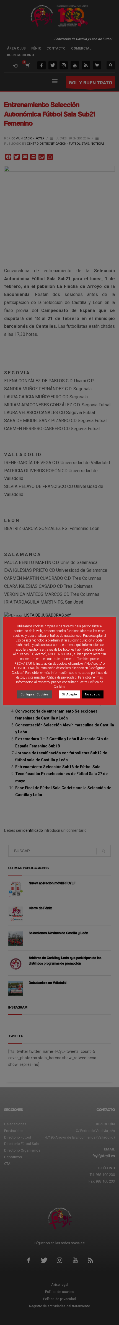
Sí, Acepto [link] (69, 694)
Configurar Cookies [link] (34, 694)
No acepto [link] (92, 694)
